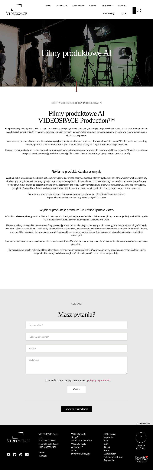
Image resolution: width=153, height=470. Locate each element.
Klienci (107, 447)
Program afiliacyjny (80, 453)
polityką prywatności (98, 380)
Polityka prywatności (113, 457)
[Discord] (20, 454)
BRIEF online (110, 434)
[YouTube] (8, 454)
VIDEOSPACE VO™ (81, 440)
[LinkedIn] (27, 454)
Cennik (93, 5)
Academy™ (107, 5)
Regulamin (109, 460)
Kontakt (122, 5)
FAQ (106, 440)
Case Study (78, 5)
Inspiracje (61, 5)
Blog (48, 5)
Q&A (106, 444)
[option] (137, 10)
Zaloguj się (108, 13)
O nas (42, 452)
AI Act (74, 450)
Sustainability (110, 453)
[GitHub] (14, 454)
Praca (106, 450)
